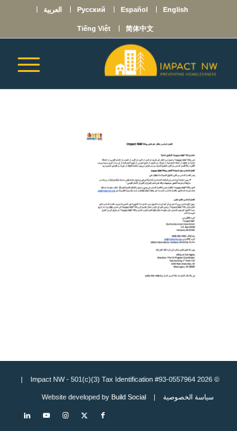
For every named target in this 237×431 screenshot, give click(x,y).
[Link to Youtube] (46, 415)
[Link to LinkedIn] (27, 415)
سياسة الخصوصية (188, 397)
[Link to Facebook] (103, 415)
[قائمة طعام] (33, 63)
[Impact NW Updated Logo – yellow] (138, 63)
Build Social (128, 397)
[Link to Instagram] (65, 415)
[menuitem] (175, 9)
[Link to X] (84, 415)
